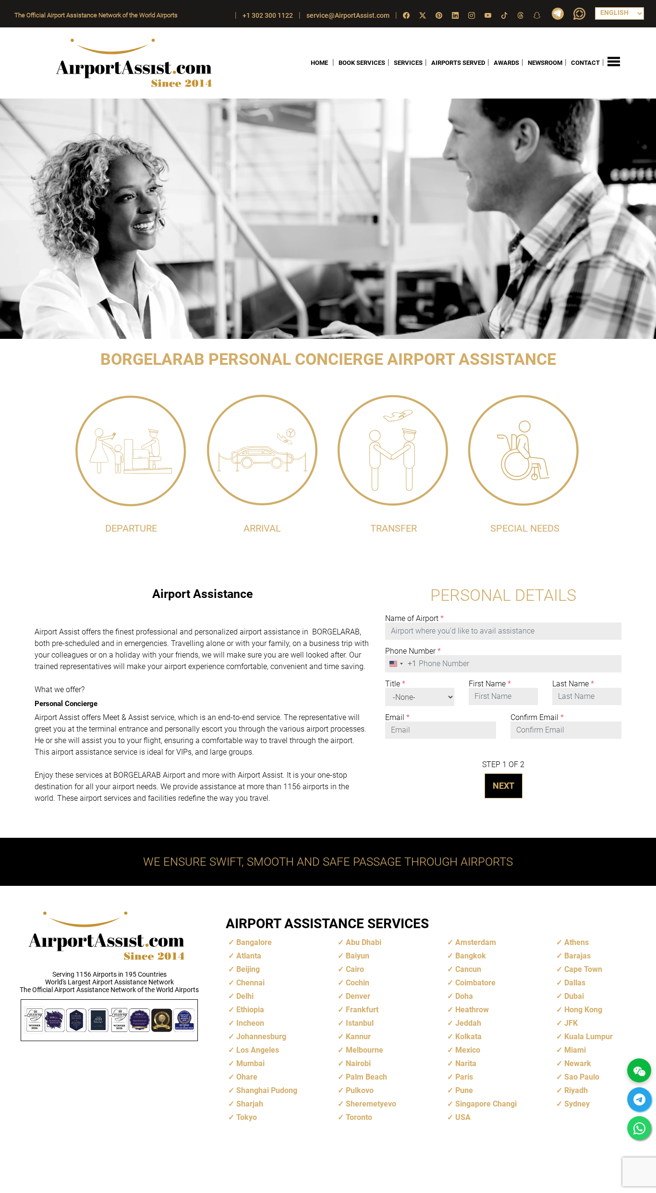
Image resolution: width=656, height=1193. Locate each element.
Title (395, 684)
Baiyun (357, 955)
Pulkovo (360, 1090)
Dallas (574, 982)
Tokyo (246, 1117)
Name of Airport (414, 618)
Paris (464, 1076)
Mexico (467, 1050)
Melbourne (364, 1050)
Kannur (358, 1036)
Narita (465, 1063)
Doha (464, 996)
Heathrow (472, 1009)
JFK (571, 1023)
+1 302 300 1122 (268, 15)
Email (397, 717)
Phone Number (413, 651)
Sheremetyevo (371, 1103)
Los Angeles (257, 1050)
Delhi (245, 996)
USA (463, 1117)
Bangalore (254, 942)
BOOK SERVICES (362, 63)
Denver (358, 996)
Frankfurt (362, 1009)
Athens (576, 942)
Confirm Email (537, 717)
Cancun (468, 969)
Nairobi (358, 1063)
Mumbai (250, 1063)
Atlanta (248, 955)
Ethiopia (250, 1009)
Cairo (355, 969)
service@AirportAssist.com (347, 15)
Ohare (246, 1076)
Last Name (573, 684)
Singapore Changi (486, 1103)
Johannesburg (261, 1036)
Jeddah (468, 1023)
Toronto (359, 1117)
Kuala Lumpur (588, 1036)
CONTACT (585, 63)
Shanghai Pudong (266, 1090)
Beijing (248, 969)
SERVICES (408, 63)
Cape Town (583, 969)
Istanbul (360, 1023)
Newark (577, 1063)
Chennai (250, 982)
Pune (464, 1090)
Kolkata (468, 1036)
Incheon (250, 1023)
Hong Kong (583, 1009)
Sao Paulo (581, 1076)
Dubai (574, 996)
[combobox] (401, 664)
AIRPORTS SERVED (458, 63)
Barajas (577, 955)
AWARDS (506, 63)
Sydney (577, 1103)
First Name (490, 684)
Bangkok (470, 955)
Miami (575, 1050)
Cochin (357, 982)
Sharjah (249, 1103)
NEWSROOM (545, 63)
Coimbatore (475, 982)
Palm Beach (366, 1076)
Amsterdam (475, 942)
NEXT (503, 786)
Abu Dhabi (363, 942)
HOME (319, 63)
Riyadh (576, 1090)
